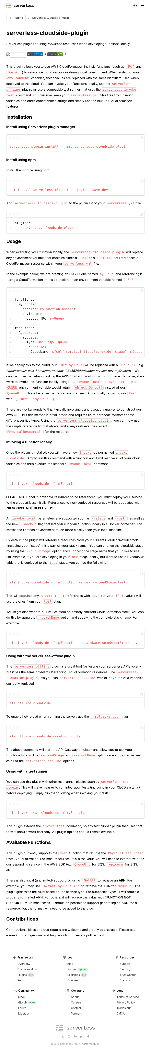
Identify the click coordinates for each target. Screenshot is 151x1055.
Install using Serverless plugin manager (41, 127)
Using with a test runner (27, 771)
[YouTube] (81, 1036)
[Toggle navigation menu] (142, 5)
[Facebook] (88, 1036)
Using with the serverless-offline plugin (40, 656)
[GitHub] (69, 1036)
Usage (13, 241)
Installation (19, 117)
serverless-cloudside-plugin (47, 32)
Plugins (18, 17)
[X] (62, 1036)
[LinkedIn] (75, 1036)
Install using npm (21, 160)
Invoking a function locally (29, 442)
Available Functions (28, 842)
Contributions (22, 919)
